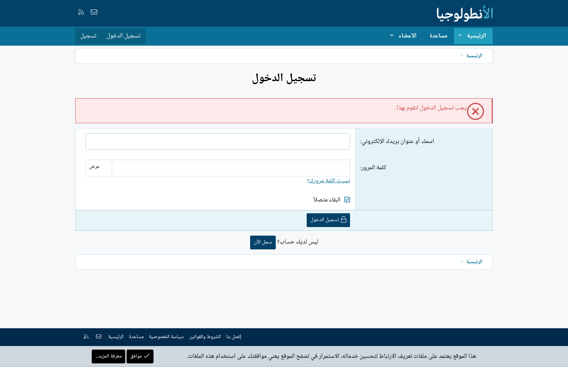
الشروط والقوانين (205, 337)
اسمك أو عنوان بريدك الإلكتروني (398, 141)
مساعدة (438, 36)
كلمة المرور (374, 168)
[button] (460, 36)
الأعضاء (407, 36)
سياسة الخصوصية (166, 337)
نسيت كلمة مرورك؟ (328, 181)
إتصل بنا (233, 337)
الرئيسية (476, 36)
